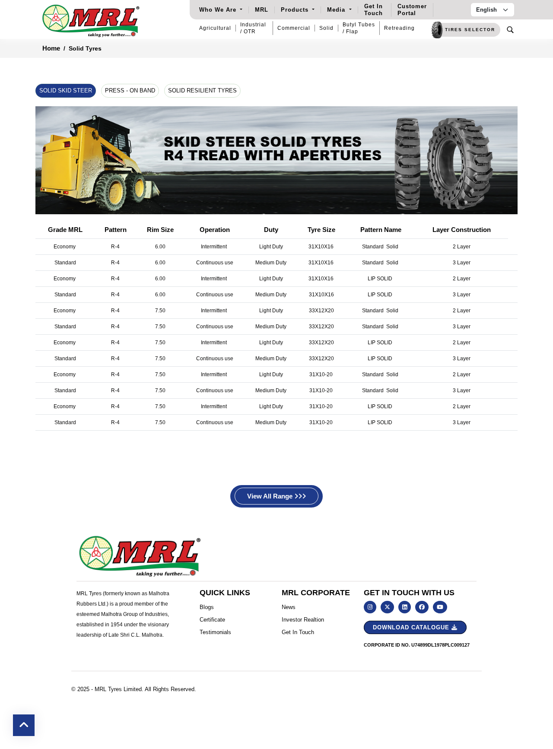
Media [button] (337, 9)
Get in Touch (298, 632)
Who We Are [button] (218, 9)
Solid (326, 28)
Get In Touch (373, 9)
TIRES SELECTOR (470, 29)
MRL (261, 9)
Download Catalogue (412, 627)
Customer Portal (412, 9)
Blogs (207, 607)
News (289, 607)
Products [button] (296, 9)
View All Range (270, 496)
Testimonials (215, 632)
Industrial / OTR (253, 28)
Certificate (212, 619)
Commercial (293, 28)
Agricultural (215, 28)
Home (51, 48)
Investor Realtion (303, 619)
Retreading (399, 28)
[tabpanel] (276, 272)
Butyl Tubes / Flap (359, 28)
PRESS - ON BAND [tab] (130, 90)
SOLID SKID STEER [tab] (65, 90)
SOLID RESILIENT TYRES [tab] (202, 90)
